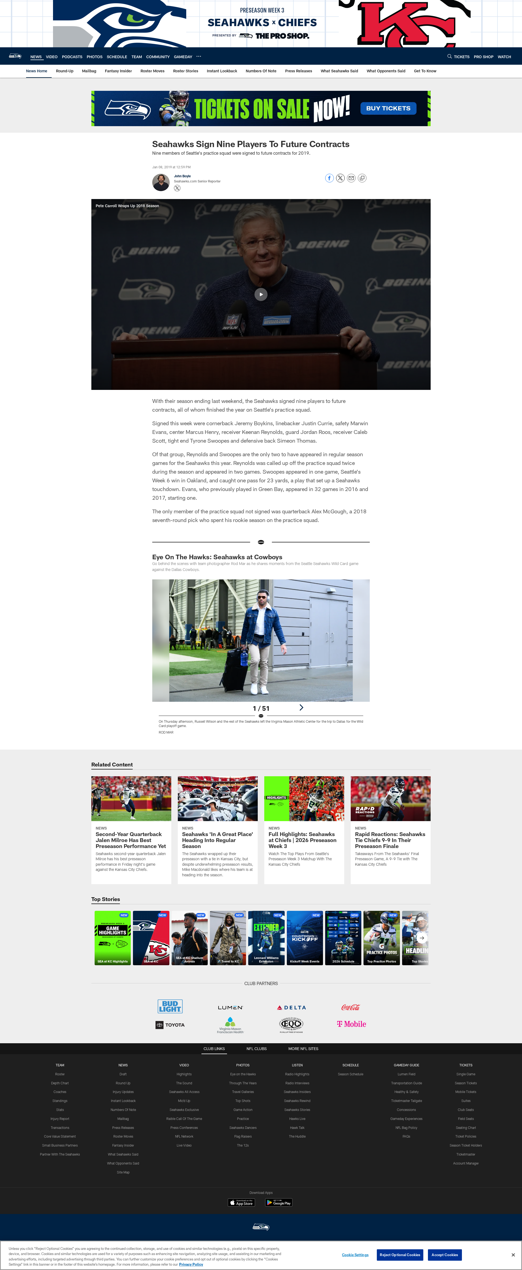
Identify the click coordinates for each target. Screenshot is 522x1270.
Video (184, 1065)
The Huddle (297, 1136)
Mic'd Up (184, 1101)
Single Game (465, 1074)
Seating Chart (466, 1127)
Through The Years (243, 1083)
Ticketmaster (465, 1154)
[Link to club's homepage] (15, 56)
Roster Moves (123, 1136)
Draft (123, 1074)
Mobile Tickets (465, 1092)
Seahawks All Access (184, 1092)
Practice (243, 1118)
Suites (466, 1101)
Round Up (123, 1083)
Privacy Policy (191, 1264)
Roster (60, 1074)
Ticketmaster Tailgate (406, 1101)
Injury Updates (123, 1092)
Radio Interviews (297, 1083)
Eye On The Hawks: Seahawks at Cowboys (217, 557)
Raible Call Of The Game (184, 1118)
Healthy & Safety (406, 1092)
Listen (297, 1065)
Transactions (60, 1127)
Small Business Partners (60, 1145)
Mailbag (123, 1118)
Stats (60, 1109)
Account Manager (466, 1163)
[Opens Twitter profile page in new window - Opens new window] (177, 188)
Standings (59, 1101)
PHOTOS (243, 1065)
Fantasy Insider (123, 1145)
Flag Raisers (243, 1136)
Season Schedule (350, 1074)
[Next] (301, 707)
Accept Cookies (445, 1255)
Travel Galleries (243, 1092)
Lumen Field (406, 1074)
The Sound (184, 1083)
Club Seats (466, 1109)
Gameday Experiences (406, 1118)
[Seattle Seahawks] (261, 1227)
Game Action (243, 1109)
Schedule (351, 1065)
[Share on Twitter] (340, 181)
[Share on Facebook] (329, 181)
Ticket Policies (465, 1136)
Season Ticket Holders (466, 1145)
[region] (261, 1255)
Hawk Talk (297, 1127)
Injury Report (60, 1118)
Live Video (184, 1145)
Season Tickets (466, 1083)
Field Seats (466, 1118)
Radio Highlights (297, 1074)
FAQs (406, 1136)
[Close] (513, 1255)
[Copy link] (362, 178)
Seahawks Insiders (297, 1092)
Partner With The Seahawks (60, 1154)
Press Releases (123, 1127)
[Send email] (351, 181)
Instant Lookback (123, 1101)
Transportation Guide (406, 1083)
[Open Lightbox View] (261, 660)
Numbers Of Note (123, 1109)
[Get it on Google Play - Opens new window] (279, 1205)
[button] (261, 294)
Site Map (123, 1172)
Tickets (466, 1065)
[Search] (450, 56)
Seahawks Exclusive (184, 1109)
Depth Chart (60, 1083)
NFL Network (184, 1136)
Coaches (60, 1092)
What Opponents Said (123, 1163)
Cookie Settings (355, 1255)
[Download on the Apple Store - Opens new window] (241, 1203)
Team (60, 1065)
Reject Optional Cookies (400, 1255)
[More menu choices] (199, 56)
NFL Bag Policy (406, 1127)
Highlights (184, 1074)
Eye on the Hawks (243, 1074)
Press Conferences (184, 1127)
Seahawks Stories (297, 1109)
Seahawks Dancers (243, 1127)
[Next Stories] (422, 938)
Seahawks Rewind (297, 1101)
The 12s (243, 1145)
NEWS (123, 1065)
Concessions (406, 1109)
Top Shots (242, 1101)
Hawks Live (297, 1118)
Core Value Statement (60, 1136)
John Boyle (182, 176)
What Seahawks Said (123, 1154)
